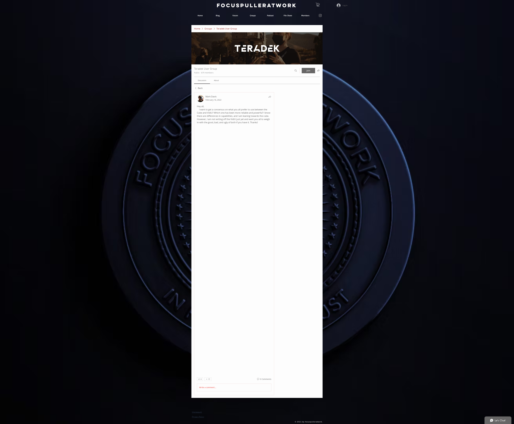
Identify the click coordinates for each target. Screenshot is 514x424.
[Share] (269, 96)
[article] (234, 243)
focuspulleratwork (257, 5)
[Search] (295, 70)
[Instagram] (320, 15)
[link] (318, 5)
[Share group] (318, 70)
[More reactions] (207, 379)
